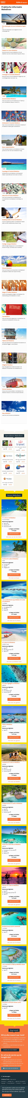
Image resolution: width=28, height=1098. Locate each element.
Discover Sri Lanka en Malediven (10, 885)
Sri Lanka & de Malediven (8, 642)
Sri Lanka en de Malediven (8, 518)
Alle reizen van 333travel (14, 702)
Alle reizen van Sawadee (14, 781)
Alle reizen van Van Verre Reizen (14, 537)
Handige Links (10, 1081)
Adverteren (3, 1081)
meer (4, 449)
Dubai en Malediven (7, 724)
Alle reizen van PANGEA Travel (14, 661)
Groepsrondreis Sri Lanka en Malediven (12, 803)
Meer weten (22, 1091)
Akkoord (6, 1095)
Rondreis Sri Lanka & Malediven (10, 559)
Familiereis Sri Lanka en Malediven (11, 762)
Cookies (24, 1083)
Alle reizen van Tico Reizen (14, 620)
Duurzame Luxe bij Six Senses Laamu (11, 1002)
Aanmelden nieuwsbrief (10, 1050)
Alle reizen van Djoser (14, 578)
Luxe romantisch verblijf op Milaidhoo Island (13, 964)
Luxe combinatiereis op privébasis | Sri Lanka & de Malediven (13, 600)
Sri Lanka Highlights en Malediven (10, 683)
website (10, 448)
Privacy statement (10, 1083)
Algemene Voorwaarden (20, 1081)
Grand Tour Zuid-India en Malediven (11, 844)
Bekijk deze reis (14, 533)
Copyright (3, 1083)
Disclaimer (18, 1083)
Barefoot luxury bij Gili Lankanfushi (11, 926)
